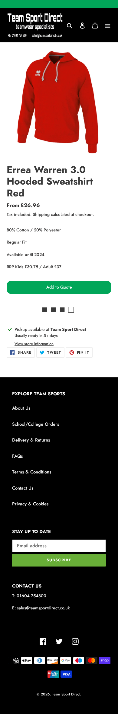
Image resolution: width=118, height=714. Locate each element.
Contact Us (22, 488)
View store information (34, 344)
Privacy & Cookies (30, 504)
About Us (21, 408)
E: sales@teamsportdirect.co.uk (41, 608)
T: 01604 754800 (29, 596)
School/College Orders (35, 424)
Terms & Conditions (31, 472)
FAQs (17, 456)
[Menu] (107, 25)
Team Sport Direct (66, 694)
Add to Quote (59, 287)
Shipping (41, 214)
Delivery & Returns (31, 440)
